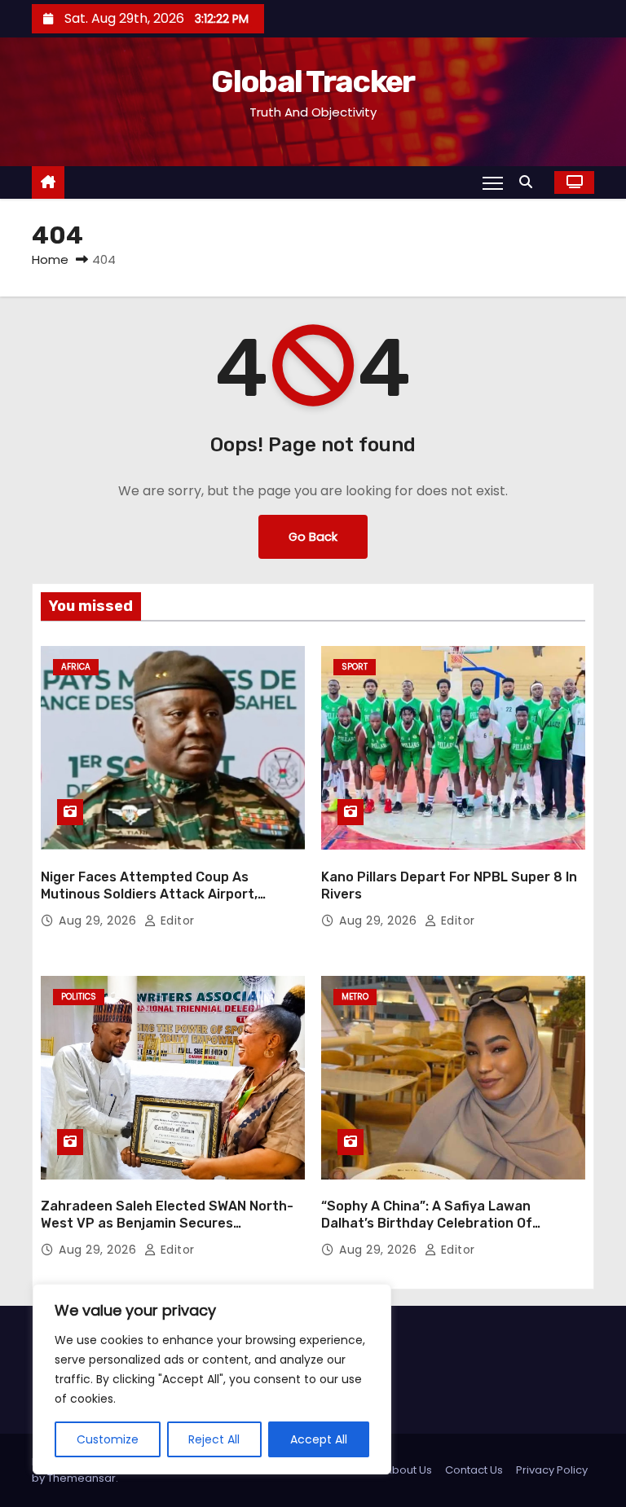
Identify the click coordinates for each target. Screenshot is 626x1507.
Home (50, 259)
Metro (355, 997)
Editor (175, 920)
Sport (355, 667)
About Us (408, 1470)
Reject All (214, 1439)
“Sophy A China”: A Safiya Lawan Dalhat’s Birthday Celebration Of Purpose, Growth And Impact (426, 1223)
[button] (530, 182)
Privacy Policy (552, 1470)
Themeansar (81, 1478)
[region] (212, 1379)
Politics (78, 997)
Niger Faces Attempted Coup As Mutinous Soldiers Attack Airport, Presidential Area (149, 894)
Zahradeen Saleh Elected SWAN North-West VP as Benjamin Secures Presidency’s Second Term (167, 1223)
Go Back (313, 537)
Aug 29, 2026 (99, 920)
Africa (75, 667)
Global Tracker (312, 81)
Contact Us (474, 1470)
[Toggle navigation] (492, 182)
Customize (108, 1439)
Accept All (318, 1439)
